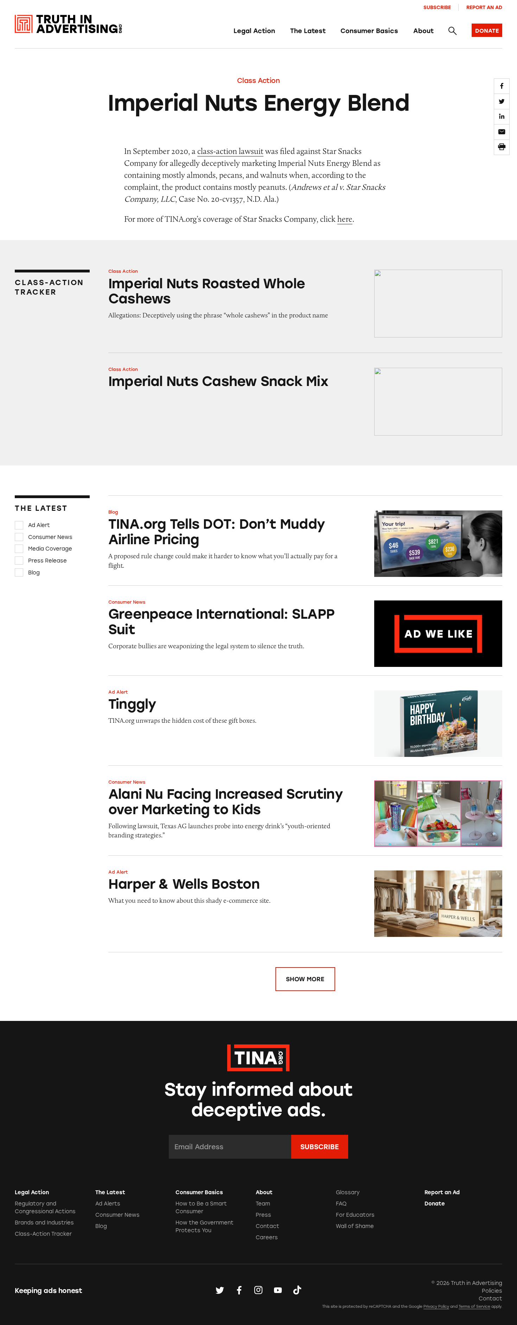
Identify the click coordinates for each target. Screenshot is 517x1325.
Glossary (348, 1192)
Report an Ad (484, 7)
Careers (267, 1237)
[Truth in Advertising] (68, 24)
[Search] (452, 31)
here (344, 219)
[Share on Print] (501, 147)
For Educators (355, 1215)
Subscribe (437, 7)
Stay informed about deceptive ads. (258, 1100)
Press (263, 1215)
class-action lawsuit (230, 151)
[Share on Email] (501, 131)
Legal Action (254, 31)
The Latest (308, 31)
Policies (492, 1291)
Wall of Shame (355, 1226)
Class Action (258, 81)
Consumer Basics (369, 31)
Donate (435, 1204)
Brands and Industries (44, 1223)
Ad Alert (39, 525)
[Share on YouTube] (278, 1291)
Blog (34, 572)
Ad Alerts (107, 1204)
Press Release (47, 561)
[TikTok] (297, 1291)
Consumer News (50, 537)
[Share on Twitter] (501, 101)
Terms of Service (474, 1306)
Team (263, 1204)
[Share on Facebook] (501, 86)
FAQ (341, 1204)
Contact (267, 1226)
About (423, 31)
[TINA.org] (258, 1056)
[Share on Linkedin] (501, 116)
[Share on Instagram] (258, 1291)
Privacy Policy (436, 1306)
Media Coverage (50, 549)
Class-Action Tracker (43, 1234)
